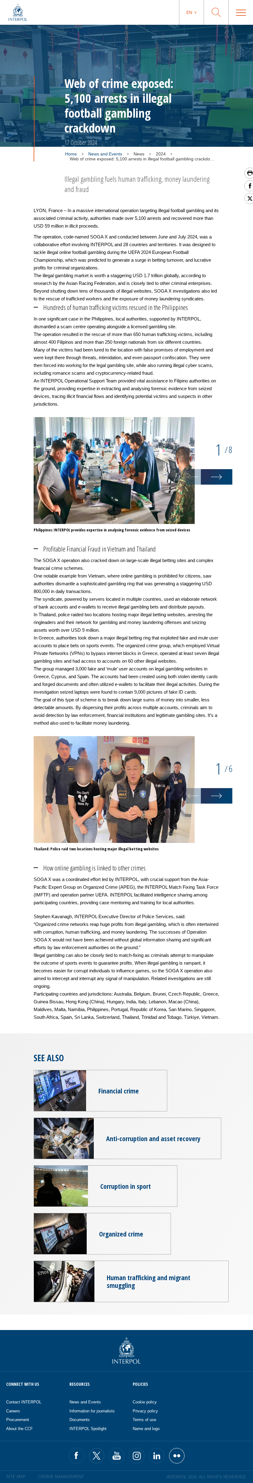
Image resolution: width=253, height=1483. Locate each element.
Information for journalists (92, 1411)
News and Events (105, 153)
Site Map (16, 1476)
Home (71, 153)
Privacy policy (145, 1411)
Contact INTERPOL (23, 1402)
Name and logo (146, 1428)
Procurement (17, 1419)
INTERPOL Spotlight (87, 1428)
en (189, 12)
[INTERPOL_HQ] (177, 1455)
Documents (79, 1419)
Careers (13, 1411)
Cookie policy (145, 1402)
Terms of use (144, 1419)
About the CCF (19, 1428)
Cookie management (61, 1476)
